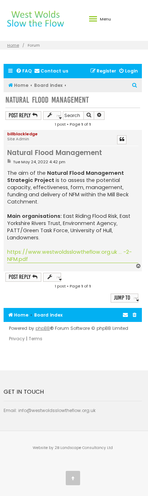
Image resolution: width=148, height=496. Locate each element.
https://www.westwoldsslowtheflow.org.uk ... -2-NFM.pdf (69, 255)
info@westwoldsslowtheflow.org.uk (57, 410)
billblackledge (22, 134)
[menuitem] (24, 71)
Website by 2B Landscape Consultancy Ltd (73, 447)
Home (13, 45)
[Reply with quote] (121, 139)
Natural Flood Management (47, 99)
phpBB (43, 328)
